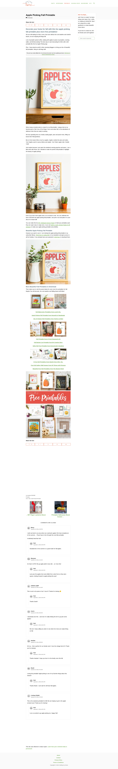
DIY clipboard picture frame (46, 223)
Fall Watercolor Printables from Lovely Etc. (48, 312)
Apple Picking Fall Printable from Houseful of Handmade (48, 315)
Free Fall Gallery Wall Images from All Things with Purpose (48, 365)
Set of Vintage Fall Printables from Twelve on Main (48, 318)
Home (27, 498)
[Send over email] (57, 25)
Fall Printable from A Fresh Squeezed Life (48, 339)
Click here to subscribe (42, 235)
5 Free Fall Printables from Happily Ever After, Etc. (48, 362)
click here (57, 237)
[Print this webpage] (66, 25)
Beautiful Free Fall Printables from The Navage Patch (48, 368)
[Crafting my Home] (33, 3)
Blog (29, 498)
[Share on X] (48, 25)
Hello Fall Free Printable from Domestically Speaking (48, 346)
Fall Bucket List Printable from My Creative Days (48, 342)
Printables (28, 497)
